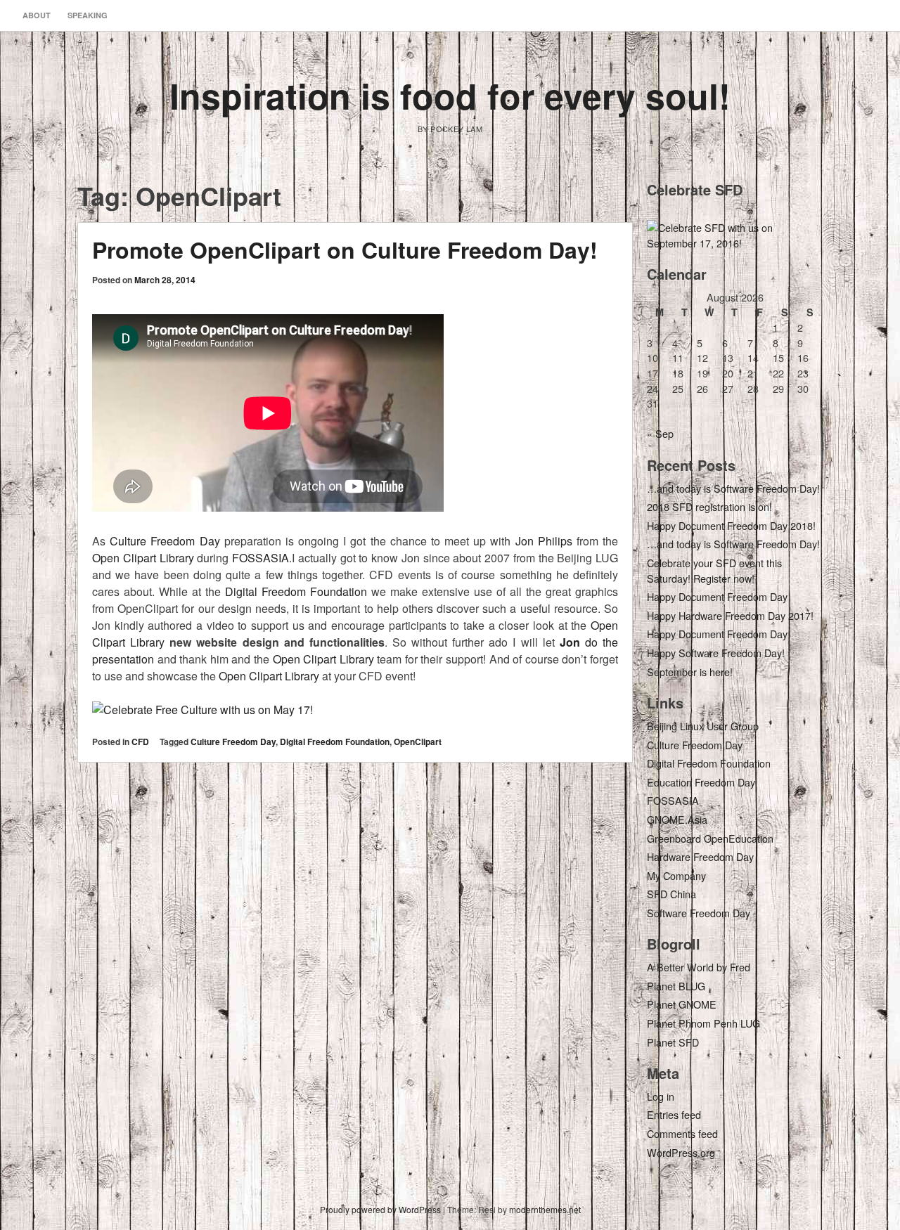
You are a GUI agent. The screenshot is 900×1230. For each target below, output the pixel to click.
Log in (660, 1096)
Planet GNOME (681, 1004)
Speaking (88, 15)
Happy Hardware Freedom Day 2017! (730, 615)
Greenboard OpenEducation (710, 838)
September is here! (690, 671)
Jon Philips (543, 541)
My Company (676, 875)
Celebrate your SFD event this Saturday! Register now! (714, 570)
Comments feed (682, 1133)
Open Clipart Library (143, 558)
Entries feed (674, 1114)
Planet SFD (673, 1042)
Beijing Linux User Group (703, 725)
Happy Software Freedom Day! (716, 652)
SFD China (671, 893)
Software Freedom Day (698, 912)
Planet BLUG (676, 985)
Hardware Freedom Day (700, 856)
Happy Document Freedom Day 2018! (731, 525)
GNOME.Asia (677, 819)
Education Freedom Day (701, 782)
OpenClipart (418, 741)
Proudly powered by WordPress (380, 1209)
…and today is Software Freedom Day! (733, 488)
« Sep (660, 433)
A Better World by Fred (698, 966)
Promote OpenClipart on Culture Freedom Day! (345, 249)
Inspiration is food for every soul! (450, 95)
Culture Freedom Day (164, 541)
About (36, 15)
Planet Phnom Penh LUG (703, 1023)
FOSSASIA (260, 558)
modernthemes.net (545, 1209)
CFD (140, 741)
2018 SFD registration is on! (709, 506)
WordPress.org (681, 1152)
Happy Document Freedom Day (717, 596)
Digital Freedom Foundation (296, 591)
